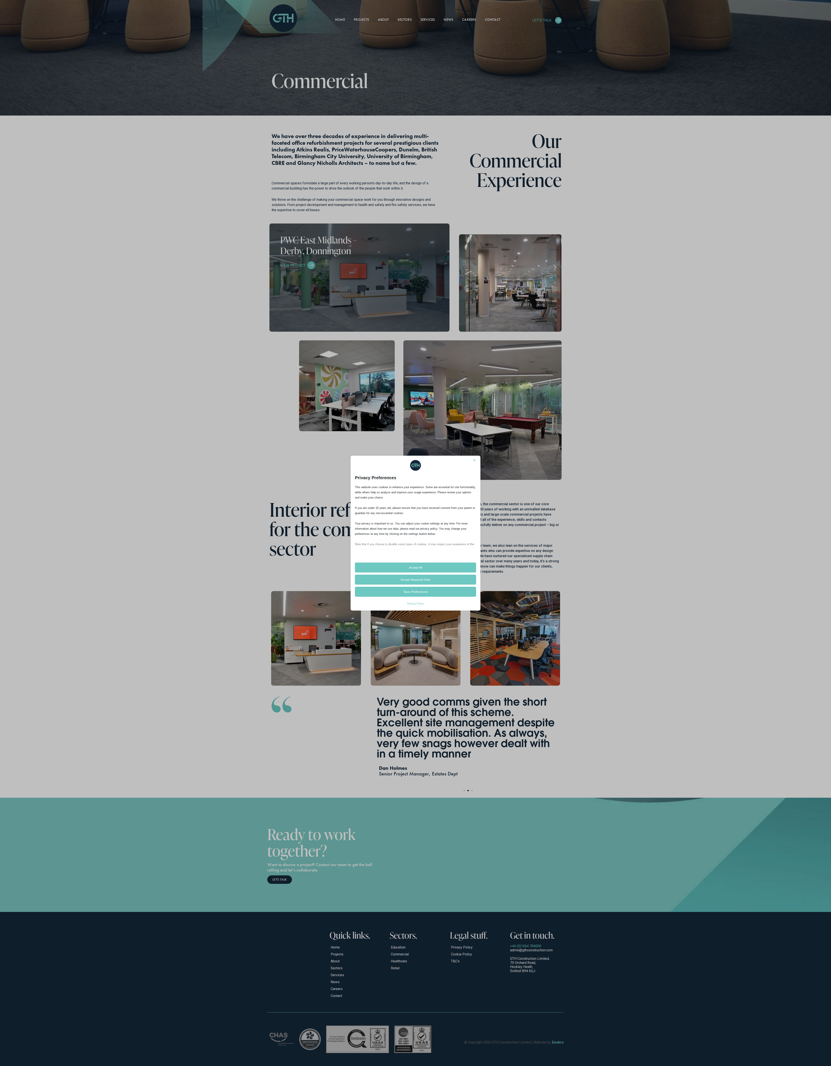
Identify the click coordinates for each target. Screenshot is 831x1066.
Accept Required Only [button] (415, 579)
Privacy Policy (415, 603)
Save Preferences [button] (415, 591)
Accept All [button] (415, 567)
